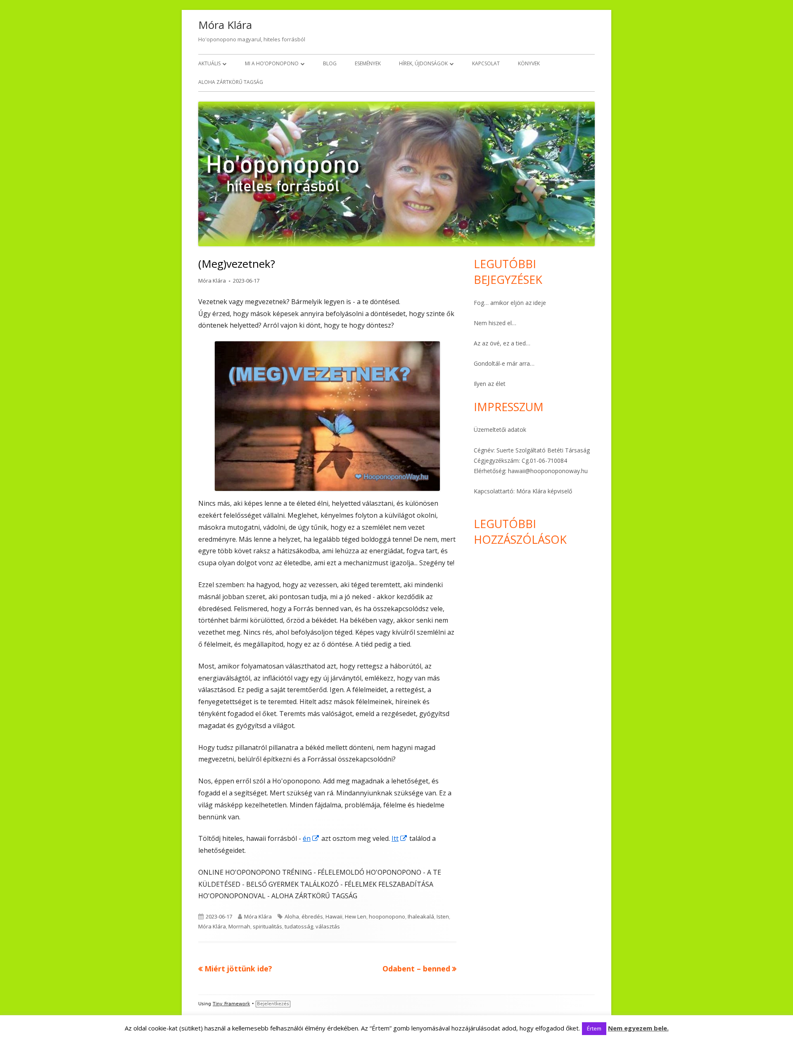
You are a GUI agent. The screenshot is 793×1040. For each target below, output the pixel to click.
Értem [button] (594, 1028)
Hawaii (333, 916)
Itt (400, 838)
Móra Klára (225, 24)
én (311, 838)
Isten (443, 916)
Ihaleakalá (421, 916)
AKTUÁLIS (209, 63)
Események (368, 63)
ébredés (312, 916)
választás (328, 926)
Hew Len (355, 916)
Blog (330, 63)
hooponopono (387, 916)
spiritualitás (267, 926)
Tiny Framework (231, 1004)
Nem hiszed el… (495, 323)
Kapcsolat (486, 63)
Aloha (292, 916)
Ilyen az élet (490, 384)
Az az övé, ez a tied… (502, 343)
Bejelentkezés (273, 1004)
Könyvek (529, 63)
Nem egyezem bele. (638, 1028)
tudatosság (299, 926)
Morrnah (239, 926)
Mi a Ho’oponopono (272, 63)
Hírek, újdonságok (423, 63)
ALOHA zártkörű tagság (230, 82)
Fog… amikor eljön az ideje (510, 303)
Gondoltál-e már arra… (504, 363)
